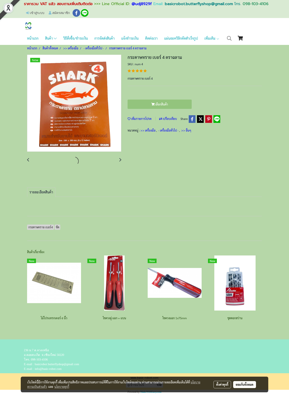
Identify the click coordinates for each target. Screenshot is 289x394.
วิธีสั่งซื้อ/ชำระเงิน (75, 38)
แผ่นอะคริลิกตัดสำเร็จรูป (181, 38)
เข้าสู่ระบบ (36, 13)
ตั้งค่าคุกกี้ (222, 384)
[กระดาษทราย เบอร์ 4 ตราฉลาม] (74, 103)
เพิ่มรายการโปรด (141, 119)
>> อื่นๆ (186, 130)
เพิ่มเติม (210, 38)
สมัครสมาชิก (60, 13)
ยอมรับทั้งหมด (244, 384)
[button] (229, 38)
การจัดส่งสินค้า (104, 38)
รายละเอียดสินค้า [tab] (41, 192)
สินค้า (49, 38)
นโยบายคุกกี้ (61, 386)
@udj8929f (142, 4)
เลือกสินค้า (161, 104)
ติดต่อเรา (151, 38)
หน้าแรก (33, 38)
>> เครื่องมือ (148, 130)
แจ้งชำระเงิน (130, 38)
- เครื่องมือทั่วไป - (168, 130)
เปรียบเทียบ (169, 119)
